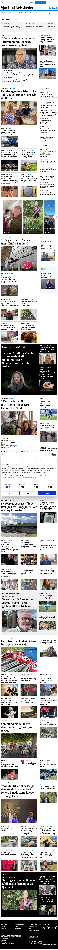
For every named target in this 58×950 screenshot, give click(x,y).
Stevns (22, 174)
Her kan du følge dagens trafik (28, 764)
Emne (26, 13)
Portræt (10, 877)
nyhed (46, 92)
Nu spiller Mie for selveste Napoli (47, 597)
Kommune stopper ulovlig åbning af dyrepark (46, 122)
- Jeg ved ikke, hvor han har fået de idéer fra (9, 279)
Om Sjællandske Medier (35, 924)
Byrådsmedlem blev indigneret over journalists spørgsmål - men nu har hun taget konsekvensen (9, 180)
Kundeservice (4, 924)
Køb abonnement (40, 2)
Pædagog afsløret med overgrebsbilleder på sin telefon (48, 642)
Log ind (50, 2)
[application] (12, 217)
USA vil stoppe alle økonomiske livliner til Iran (47, 194)
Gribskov (23, 850)
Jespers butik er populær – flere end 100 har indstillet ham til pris (29, 545)
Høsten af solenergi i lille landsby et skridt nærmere (47, 901)
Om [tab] (50, 459)
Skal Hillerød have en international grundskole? (47, 186)
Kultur (11, 150)
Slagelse (42, 126)
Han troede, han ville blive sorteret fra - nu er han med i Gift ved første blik (48, 855)
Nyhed (9, 35)
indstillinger (43, 474)
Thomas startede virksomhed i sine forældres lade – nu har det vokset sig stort (29, 855)
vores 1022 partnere (10, 466)
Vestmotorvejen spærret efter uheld (48, 106)
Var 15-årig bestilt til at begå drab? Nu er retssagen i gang (8, 327)
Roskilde (3, 174)
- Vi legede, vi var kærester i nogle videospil (29, 179)
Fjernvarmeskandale (7, 569)
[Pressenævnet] (35, 941)
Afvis (10, 493)
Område (21, 13)
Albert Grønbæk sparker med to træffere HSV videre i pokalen (48, 177)
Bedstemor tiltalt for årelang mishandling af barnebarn (47, 130)
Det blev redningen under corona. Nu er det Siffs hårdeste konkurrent (46, 40)
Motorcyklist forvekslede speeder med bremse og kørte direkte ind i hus (48, 113)
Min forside (15, 13)
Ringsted (4, 35)
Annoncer (3, 928)
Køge (41, 165)
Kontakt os (18, 928)
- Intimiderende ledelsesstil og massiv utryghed (18, 41)
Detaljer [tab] (22, 459)
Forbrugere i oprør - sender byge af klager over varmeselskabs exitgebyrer (9, 574)
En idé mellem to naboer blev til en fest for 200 (48, 764)
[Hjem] (2, 2)
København (42, 174)
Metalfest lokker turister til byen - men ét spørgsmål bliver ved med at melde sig (48, 831)
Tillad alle (47, 493)
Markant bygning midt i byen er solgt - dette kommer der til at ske (47, 63)
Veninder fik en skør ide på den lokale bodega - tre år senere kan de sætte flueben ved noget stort (18, 791)
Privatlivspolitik (33, 926)
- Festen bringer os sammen (48, 169)
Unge (8, 674)
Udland (41, 159)
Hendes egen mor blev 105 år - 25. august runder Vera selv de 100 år (19, 94)
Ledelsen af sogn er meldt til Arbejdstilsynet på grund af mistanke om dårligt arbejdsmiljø (19, 74)
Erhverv (32, 13)
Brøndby (42, 444)
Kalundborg (4, 500)
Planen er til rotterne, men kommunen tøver (48, 724)
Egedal (41, 593)
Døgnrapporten (35, 23)
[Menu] (56, 2)
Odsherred (3, 568)
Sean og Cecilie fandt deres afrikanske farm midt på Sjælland (18, 883)
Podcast (11, 350)
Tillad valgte (29, 493)
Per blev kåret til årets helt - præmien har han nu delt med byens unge (9, 155)
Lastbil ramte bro (30, 26)
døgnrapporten (48, 110)
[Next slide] (55, 217)
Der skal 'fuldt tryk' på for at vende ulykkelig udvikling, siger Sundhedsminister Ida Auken (18, 359)
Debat (36, 13)
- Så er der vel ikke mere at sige (48, 97)
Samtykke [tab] (7, 459)
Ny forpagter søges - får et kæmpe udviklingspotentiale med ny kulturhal (19, 507)
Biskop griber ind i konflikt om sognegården (18, 81)
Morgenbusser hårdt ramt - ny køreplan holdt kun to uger (9, 132)
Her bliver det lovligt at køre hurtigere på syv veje (19, 642)
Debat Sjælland (50, 540)
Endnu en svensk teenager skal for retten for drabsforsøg (9, 764)
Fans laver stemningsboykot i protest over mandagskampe (48, 448)
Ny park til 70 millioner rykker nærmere (27, 702)
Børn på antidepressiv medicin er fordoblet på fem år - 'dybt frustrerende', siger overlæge (47, 373)
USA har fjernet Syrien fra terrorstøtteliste (47, 162)
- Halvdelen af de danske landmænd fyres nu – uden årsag (48, 247)
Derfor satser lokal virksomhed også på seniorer (47, 788)
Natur (48, 720)
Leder (49, 273)
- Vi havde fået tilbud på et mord (17, 241)
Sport (50, 13)
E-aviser (31, 2)
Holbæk (41, 58)
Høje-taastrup (24, 299)
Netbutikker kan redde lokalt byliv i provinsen (48, 679)
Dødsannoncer (44, 13)
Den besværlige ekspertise (46, 276)
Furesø (3, 237)
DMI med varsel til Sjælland (12, 26)
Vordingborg (4, 150)
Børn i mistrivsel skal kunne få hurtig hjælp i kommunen (47, 349)
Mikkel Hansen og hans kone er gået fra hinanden (48, 702)
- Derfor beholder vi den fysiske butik (9, 547)
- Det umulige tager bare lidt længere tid (29, 831)
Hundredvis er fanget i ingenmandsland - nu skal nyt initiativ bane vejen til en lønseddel (9, 679)
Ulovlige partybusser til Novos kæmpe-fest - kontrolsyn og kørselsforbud (47, 139)
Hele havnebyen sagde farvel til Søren (47, 618)
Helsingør (4, 596)
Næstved (23, 323)
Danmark (42, 149)
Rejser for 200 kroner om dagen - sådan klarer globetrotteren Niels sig (18, 602)
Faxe (2, 782)
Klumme (45, 165)
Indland (10, 698)
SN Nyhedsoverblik (6, 13)
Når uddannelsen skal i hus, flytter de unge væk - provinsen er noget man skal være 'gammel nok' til (47, 879)
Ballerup (42, 782)
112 (9, 23)
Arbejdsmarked (50, 782)
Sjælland (5, 23)
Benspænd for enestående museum (8, 853)
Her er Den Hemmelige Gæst (15, 404)
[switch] (22, 487)
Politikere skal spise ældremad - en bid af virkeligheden (28, 327)
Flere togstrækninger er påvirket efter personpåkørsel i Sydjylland (48, 153)
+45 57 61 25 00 (9, 943)
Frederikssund (4, 88)
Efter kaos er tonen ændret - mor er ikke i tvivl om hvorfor (48, 572)
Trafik (8, 638)
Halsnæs (3, 398)
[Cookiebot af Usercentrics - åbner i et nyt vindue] (49, 454)
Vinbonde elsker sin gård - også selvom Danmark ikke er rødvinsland (28, 155)
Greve (47, 23)
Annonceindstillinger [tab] (36, 459)
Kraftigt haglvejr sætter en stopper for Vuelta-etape (47, 427)
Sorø (2, 128)
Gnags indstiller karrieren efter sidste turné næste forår (9, 702)
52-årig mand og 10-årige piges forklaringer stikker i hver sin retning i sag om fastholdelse (48, 506)
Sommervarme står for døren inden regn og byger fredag (17, 727)
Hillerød (42, 118)
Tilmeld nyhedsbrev (20, 926)
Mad (30, 150)
